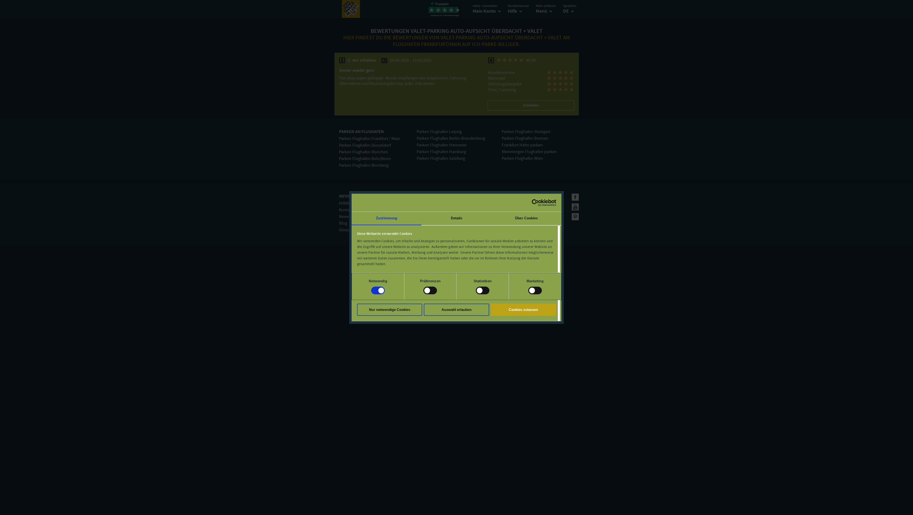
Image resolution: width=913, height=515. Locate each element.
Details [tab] (456, 218)
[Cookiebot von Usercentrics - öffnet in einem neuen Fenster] (535, 202)
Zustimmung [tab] (386, 218)
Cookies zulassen (523, 310)
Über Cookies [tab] (526, 218)
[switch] (430, 290)
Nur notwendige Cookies (389, 310)
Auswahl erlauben (456, 310)
